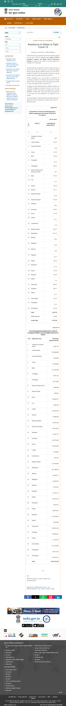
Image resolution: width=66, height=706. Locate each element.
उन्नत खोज (29, 23)
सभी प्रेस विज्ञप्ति (11, 28)
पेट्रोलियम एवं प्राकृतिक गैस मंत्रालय (13, 688)
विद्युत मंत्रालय (8, 690)
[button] (51, 4)
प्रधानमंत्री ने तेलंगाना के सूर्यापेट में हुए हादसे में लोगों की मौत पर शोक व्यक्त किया (12, 64)
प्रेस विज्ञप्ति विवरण (21, 28)
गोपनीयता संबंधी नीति (22, 697)
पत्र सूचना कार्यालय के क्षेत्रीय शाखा (42, 648)
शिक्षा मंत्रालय (8, 683)
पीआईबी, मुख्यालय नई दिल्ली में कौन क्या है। (43, 645)
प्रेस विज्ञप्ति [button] (19, 19)
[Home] (5, 19)
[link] (33, 610)
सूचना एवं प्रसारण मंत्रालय (11, 669)
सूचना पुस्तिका (37, 659)
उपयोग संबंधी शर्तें (41, 697)
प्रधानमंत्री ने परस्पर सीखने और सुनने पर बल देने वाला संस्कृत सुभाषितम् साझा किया (13, 76)
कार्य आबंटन (37, 655)
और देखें (60, 692)
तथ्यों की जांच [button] (18, 23)
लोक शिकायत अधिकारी (10, 650)
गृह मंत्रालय (8, 679)
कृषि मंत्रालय (8, 676)
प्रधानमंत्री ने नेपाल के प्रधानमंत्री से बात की (11, 59)
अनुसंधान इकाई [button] (36, 19)
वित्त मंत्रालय (8, 674)
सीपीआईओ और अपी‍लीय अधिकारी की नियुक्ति (15, 659)
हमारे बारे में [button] (10, 19)
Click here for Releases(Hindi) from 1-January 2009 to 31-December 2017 (11, 108)
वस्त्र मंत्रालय (9, 672)
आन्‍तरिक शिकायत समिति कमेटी (41, 650)
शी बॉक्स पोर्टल (9, 664)
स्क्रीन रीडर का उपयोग (17, 4)
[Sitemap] (57, 4)
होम (6, 28)
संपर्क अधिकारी (9, 652)
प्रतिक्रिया (33, 698)
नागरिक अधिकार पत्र (10, 657)
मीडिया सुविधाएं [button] (48, 19)
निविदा (49, 697)
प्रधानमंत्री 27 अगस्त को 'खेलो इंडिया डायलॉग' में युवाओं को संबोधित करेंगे (13, 70)
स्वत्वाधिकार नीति (32, 697)
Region (23, 3)
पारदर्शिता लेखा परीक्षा (39, 657)
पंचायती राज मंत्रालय (10, 686)
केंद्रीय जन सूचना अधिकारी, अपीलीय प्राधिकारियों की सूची (46, 652)
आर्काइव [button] (9, 23)
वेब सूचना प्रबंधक (9, 662)
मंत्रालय (6, 36)
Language (40, 3)
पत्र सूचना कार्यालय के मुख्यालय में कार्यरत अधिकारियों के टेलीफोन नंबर (19, 646)
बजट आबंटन (8, 655)
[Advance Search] (60, 4)
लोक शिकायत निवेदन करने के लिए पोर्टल (43, 662)
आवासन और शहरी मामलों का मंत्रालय (13, 681)
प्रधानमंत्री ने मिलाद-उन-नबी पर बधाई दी (13, 82)
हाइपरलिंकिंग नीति (12, 697)
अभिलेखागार (55, 697)
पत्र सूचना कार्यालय (17, 13)
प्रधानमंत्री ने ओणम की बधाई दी (13, 85)
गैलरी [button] (27, 19)
